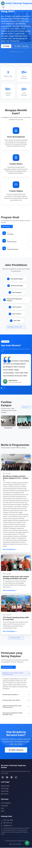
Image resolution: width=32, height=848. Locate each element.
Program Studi (5, 780)
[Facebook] (7, 772)
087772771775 (7, 817)
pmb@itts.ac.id (7, 820)
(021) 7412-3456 (8, 815)
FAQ (2, 803)
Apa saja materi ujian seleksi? (11, 695)
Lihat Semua (6, 221)
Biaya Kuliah (4, 788)
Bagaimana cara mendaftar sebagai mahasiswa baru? (13, 668)
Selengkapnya (10, 37)
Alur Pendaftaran (6, 798)
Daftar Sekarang (11, 41)
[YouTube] (11, 772)
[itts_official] (16, 772)
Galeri (3, 805)
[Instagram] (2, 772)
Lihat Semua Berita (15, 632)
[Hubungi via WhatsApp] (27, 843)
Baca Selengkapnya (9, 544)
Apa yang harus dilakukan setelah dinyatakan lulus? (12, 708)
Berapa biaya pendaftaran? (10, 689)
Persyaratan (4, 800)
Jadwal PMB (4, 786)
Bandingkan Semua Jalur (15, 321)
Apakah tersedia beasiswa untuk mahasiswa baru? (12, 701)
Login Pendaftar (16, 839)
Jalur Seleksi (5, 783)
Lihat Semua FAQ (7, 662)
